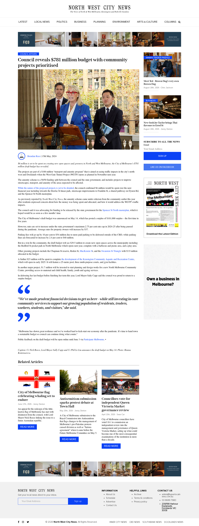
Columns (170, 22)
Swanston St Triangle (111, 250)
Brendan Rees (34, 156)
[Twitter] (28, 522)
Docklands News (173, 522)
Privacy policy (140, 502)
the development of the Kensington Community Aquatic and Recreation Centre (97, 259)
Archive (137, 494)
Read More (27, 427)
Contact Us (111, 505)
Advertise (110, 502)
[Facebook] (18, 522)
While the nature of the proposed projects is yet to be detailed (46, 187)
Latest (23, 22)
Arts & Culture (147, 22)
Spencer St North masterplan (116, 210)
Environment (121, 22)
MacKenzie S (86, 250)
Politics (62, 22)
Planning (100, 22)
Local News (42, 22)
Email (146, 144)
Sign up (162, 156)
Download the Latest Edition (162, 233)
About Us (110, 494)
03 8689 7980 (169, 500)
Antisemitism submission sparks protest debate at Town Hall (78, 402)
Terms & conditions (143, 498)
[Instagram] (23, 522)
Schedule (110, 498)
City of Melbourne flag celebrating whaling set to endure (36, 396)
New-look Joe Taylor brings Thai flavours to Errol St (160, 124)
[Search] (178, 21)
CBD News (134, 522)
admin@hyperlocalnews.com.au (171, 495)
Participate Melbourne (94, 339)
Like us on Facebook (162, 167)
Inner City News (118, 522)
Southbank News (152, 522)
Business (80, 22)
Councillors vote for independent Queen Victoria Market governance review (116, 404)
